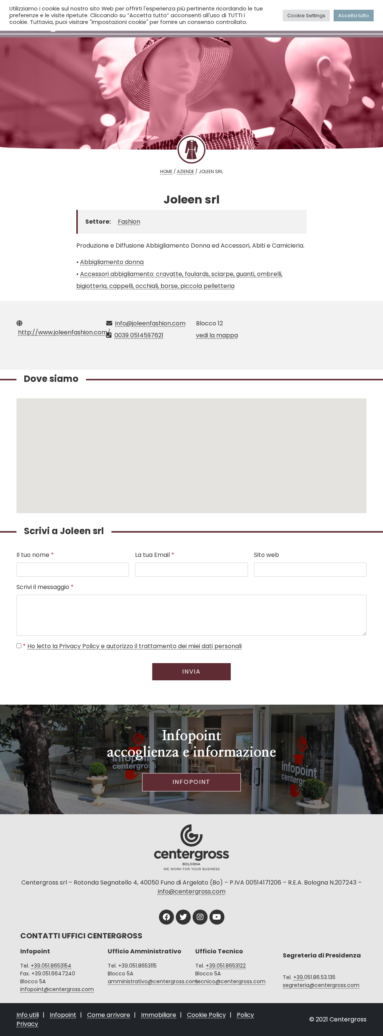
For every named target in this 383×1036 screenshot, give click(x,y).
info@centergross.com (192, 891)
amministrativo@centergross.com (153, 981)
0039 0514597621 (138, 335)
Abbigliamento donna (112, 262)
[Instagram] (200, 917)
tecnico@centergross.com (230, 981)
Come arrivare (108, 1015)
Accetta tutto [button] (353, 15)
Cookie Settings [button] (306, 15)
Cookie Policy (206, 1015)
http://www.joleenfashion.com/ (64, 332)
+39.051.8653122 (226, 965)
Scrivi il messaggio (45, 587)
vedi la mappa (217, 335)
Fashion (129, 221)
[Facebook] (166, 917)
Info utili (27, 1015)
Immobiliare (158, 1015)
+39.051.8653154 (51, 965)
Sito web (266, 555)
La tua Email (154, 555)
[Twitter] (183, 917)
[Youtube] (216, 917)
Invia (191, 671)
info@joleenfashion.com (150, 323)
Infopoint (191, 782)
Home (166, 171)
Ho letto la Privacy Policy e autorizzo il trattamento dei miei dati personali (134, 646)
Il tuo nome (35, 555)
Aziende (185, 171)
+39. (298, 977)
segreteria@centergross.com (321, 985)
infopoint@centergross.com (57, 989)
